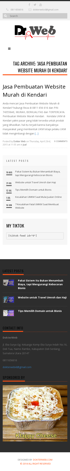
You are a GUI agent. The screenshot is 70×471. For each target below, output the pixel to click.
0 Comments (60, 141)
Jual (25, 144)
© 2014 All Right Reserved (35, 463)
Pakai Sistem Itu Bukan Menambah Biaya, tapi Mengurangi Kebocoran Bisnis (37, 173)
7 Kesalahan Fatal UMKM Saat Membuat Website (37, 206)
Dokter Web (19, 141)
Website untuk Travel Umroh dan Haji (35, 182)
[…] (36, 133)
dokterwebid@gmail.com (46, 9)
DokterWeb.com (42, 459)
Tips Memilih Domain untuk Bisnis (33, 189)
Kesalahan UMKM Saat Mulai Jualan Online (38, 197)
